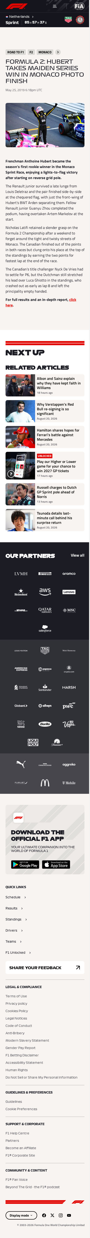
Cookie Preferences (21, 1107)
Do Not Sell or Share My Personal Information (42, 1075)
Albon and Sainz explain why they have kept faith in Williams (57, 381)
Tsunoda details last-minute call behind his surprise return (54, 516)
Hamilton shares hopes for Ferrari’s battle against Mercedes (55, 433)
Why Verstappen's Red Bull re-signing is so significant (55, 407)
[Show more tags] (58, 52)
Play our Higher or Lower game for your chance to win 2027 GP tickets (56, 464)
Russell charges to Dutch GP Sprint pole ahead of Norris (57, 490)
